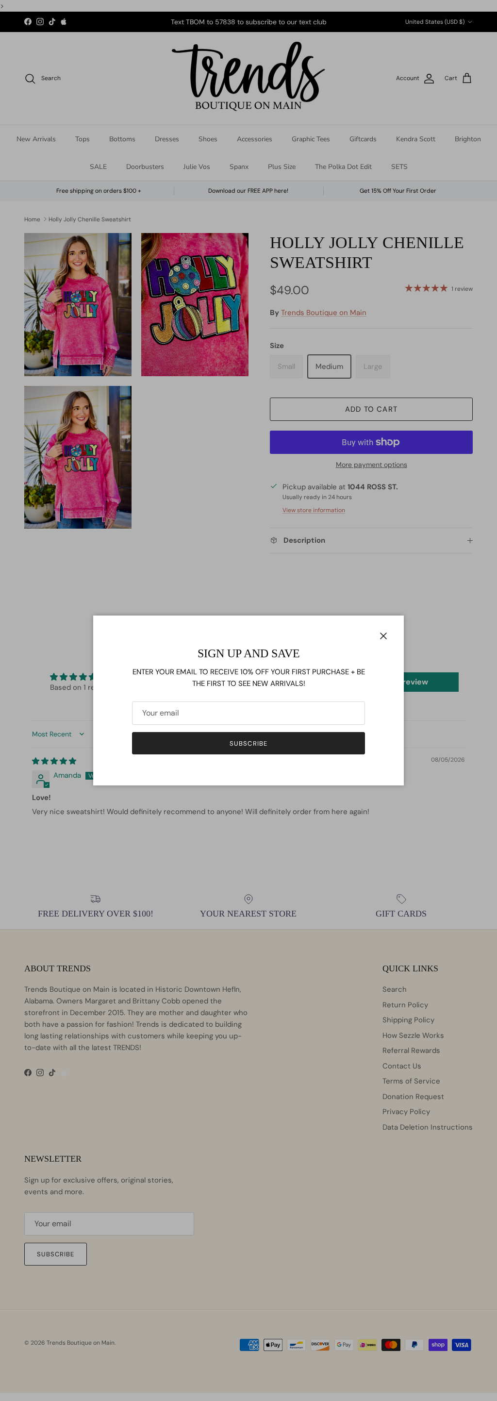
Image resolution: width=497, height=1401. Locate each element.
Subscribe (248, 743)
